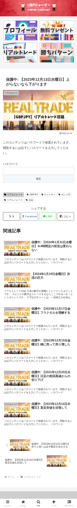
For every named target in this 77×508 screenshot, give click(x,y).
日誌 (31, 200)
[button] (65, 216)
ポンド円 (65, 194)
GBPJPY (34, 194)
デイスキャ (49, 194)
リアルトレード (15, 194)
